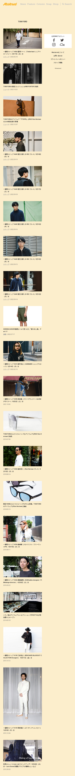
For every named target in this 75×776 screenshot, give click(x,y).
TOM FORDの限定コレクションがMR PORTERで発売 (20, 86)
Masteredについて (58, 52)
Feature (31, 4)
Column (41, 4)
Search (68, 4)
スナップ (6, 57)
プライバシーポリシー (58, 59)
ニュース (6, 89)
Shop (56, 4)
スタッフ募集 (58, 62)
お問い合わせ (58, 56)
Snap (49, 4)
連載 (4, 334)
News (23, 4)
